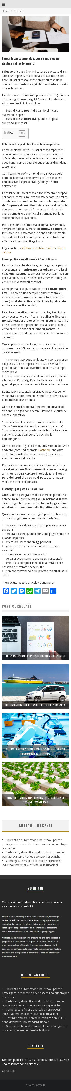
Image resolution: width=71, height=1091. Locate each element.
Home (5, 11)
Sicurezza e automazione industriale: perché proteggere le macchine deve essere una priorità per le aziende (35, 844)
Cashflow (44, 450)
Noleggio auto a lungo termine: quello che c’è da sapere (35, 705)
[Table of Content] (22, 133)
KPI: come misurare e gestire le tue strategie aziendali (35, 656)
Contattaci (8, 1071)
